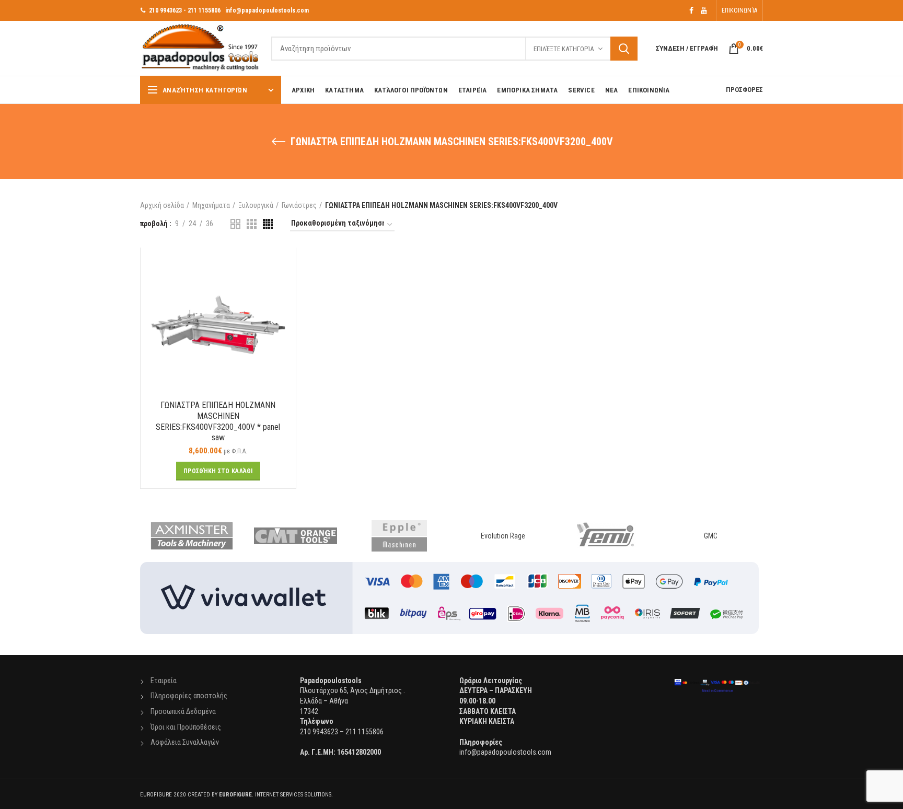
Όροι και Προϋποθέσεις (185, 727)
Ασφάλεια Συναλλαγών (184, 742)
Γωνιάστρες (299, 205)
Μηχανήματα (211, 205)
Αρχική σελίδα (162, 205)
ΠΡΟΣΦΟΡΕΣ (744, 89)
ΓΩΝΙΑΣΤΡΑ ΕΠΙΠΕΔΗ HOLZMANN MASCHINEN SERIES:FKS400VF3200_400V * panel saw (218, 421)
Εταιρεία (163, 680)
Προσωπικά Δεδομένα (183, 711)
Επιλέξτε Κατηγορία (564, 49)
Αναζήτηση (624, 49)
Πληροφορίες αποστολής (188, 695)
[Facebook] (691, 10)
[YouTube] (704, 10)
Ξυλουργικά (255, 205)
